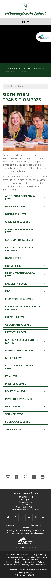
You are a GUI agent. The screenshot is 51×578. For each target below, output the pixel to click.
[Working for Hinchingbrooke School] (8, 517)
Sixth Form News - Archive (23, 70)
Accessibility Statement (33, 525)
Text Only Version (11, 525)
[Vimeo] (29, 517)
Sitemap (25, 527)
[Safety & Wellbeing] (36, 517)
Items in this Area (14, 86)
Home (21, 68)
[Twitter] (22, 517)
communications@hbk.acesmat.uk (25, 509)
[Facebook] (15, 517)
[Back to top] (42, 517)
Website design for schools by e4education (25, 533)
